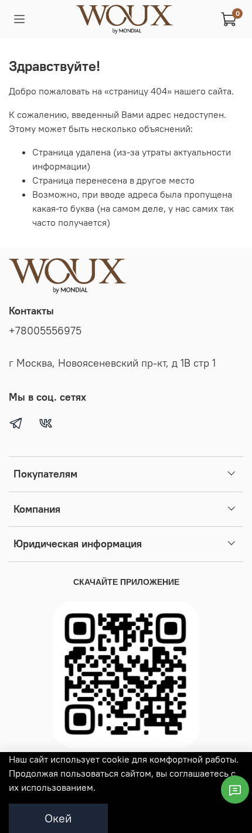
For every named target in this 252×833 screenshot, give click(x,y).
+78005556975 (45, 330)
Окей (58, 818)
